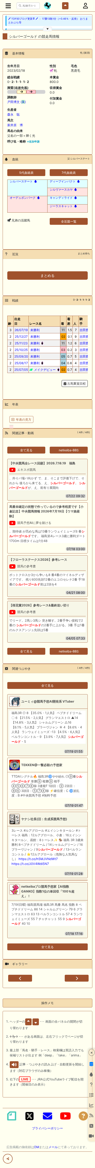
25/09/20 (21, 356)
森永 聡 (13, 114)
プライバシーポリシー (47, 1128)
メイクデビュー (44, 369)
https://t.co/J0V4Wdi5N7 (30, 864)
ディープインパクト (63, 181)
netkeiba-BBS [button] (69, 450)
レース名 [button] (35, 323)
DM (36, 1147)
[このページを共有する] (8, 1159)
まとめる (47, 275)
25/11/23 (21, 343)
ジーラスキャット (61, 206)
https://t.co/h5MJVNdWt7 (38, 859)
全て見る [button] (26, 450)
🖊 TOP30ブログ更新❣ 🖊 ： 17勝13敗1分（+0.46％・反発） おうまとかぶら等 (48, 20)
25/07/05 (21, 369)
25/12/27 (21, 336)
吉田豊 (84, 330)
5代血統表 (26, 172)
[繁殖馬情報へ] (35, 181)
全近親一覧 (68, 221)
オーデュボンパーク (23, 197)
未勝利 (34, 330)
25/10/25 (21, 350)
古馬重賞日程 (76, 383)
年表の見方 (23, 419)
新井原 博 (15, 125)
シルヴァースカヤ (61, 189)
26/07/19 (21, 330)
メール (53, 1147)
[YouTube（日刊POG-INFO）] (65, 1116)
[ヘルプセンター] (83, 1116)
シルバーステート (21, 181)
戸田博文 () (16, 102)
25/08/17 (21, 363)
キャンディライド (61, 197)
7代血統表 (69, 172)
